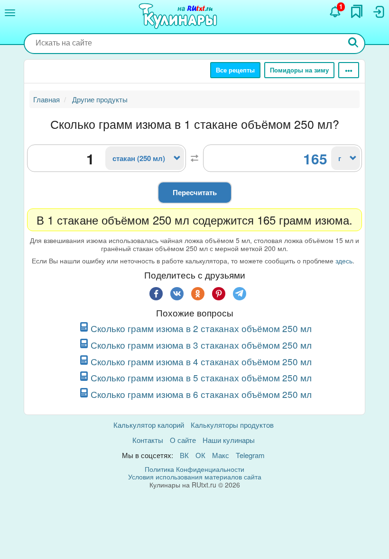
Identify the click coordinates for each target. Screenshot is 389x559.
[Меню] (10, 13)
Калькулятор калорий (148, 425)
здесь (343, 260)
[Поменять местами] (194, 158)
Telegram (250, 455)
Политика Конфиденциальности (194, 469)
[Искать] (353, 43)
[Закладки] (357, 11)
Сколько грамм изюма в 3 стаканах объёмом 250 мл (201, 344)
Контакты (147, 440)
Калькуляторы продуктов (232, 425)
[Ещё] (348, 70)
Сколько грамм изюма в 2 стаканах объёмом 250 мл (201, 328)
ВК (184, 455)
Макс (220, 455)
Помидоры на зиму (299, 69)
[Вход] (378, 11)
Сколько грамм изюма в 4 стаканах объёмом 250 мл (201, 361)
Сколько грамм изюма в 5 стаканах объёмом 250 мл (201, 377)
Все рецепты (235, 69)
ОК (200, 455)
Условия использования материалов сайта (194, 476)
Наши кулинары (229, 440)
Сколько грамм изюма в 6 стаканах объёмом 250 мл (201, 394)
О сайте (183, 440)
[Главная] (179, 16)
